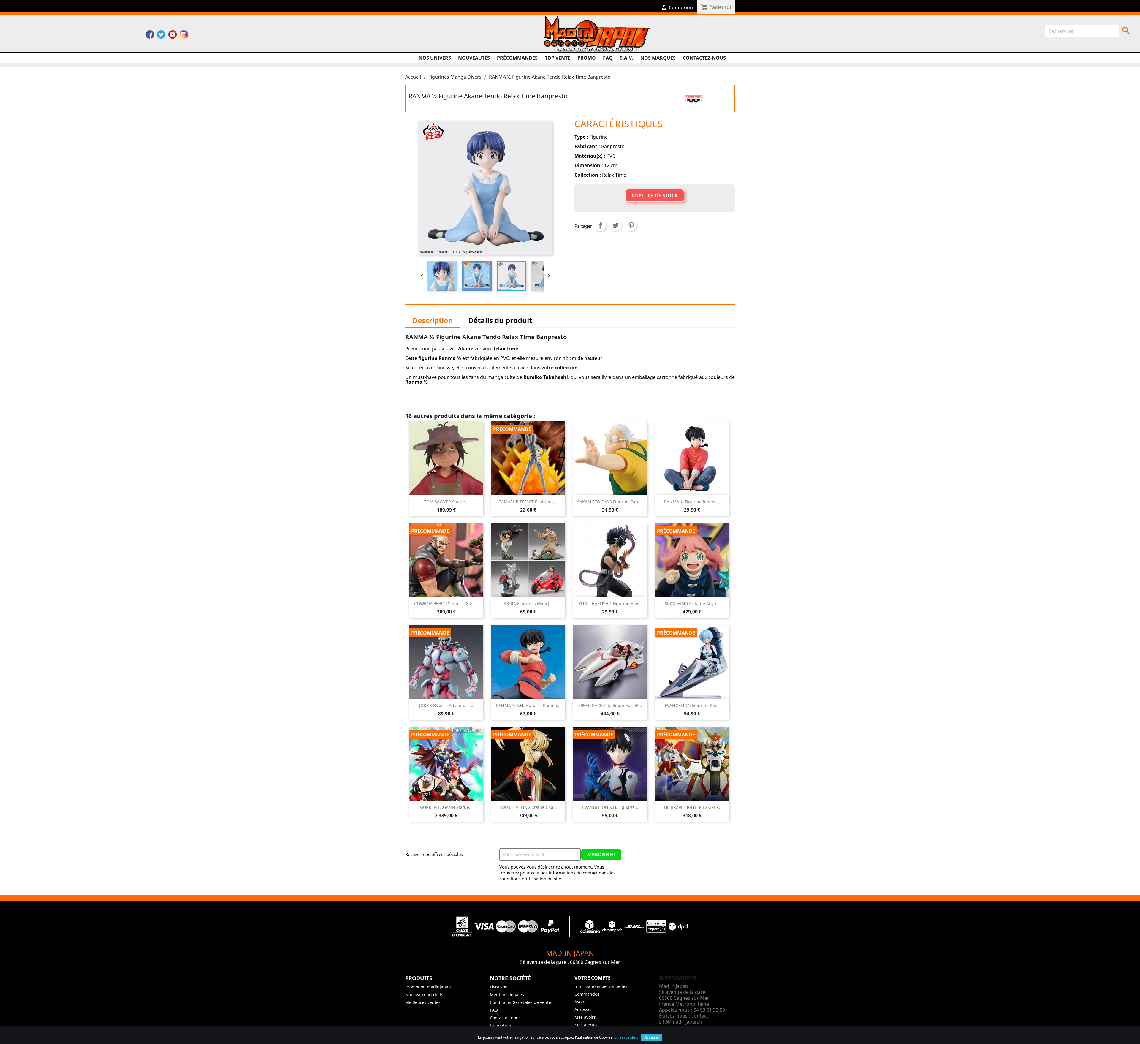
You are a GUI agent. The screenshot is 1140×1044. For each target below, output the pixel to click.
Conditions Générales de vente (520, 1002)
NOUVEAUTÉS (474, 58)
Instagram (183, 36)
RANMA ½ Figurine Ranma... (692, 501)
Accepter (651, 1037)
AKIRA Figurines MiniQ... (528, 603)
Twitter (161, 36)
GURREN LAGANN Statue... (446, 807)
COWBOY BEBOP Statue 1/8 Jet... (446, 603)
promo (586, 58)
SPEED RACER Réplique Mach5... (610, 705)
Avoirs (580, 1002)
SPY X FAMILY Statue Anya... (692, 603)
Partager (600, 225)
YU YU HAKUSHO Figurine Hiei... (610, 603)
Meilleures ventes (423, 1002)
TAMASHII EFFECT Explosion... (528, 501)
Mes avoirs (585, 1017)
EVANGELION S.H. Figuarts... (610, 807)
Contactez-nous (704, 58)
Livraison (499, 987)
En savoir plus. (626, 1037)
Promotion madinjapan (428, 987)
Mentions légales (507, 994)
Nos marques (658, 58)
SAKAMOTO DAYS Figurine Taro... (610, 501)
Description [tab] (432, 320)
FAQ (608, 58)
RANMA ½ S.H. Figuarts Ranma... (528, 705)
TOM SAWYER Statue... (446, 501)
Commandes (586, 994)
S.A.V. (626, 58)
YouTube (172, 36)
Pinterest (631, 225)
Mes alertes (586, 1025)
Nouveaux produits (424, 994)
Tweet (616, 225)
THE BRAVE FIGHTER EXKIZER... (692, 807)
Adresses (583, 1009)
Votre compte (592, 978)
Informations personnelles (600, 986)
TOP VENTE (557, 58)
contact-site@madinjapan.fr (684, 1019)
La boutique (502, 1025)
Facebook (149, 36)
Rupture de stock (655, 195)
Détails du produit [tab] (500, 320)
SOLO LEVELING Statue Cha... (528, 807)
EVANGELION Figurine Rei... (692, 705)
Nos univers (435, 58)
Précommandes (517, 58)
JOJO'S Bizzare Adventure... (446, 705)
